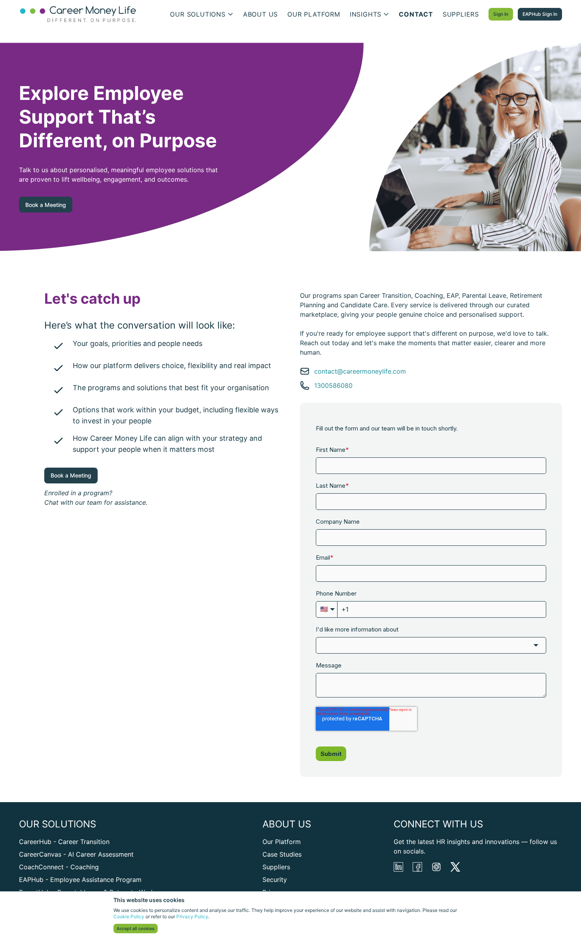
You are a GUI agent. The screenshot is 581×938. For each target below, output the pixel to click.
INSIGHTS (365, 14)
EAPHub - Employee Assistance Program (80, 879)
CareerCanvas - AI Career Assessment (76, 854)
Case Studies (282, 854)
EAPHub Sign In (540, 14)
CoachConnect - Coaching (59, 867)
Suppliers (276, 867)
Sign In (500, 14)
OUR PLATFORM (313, 14)
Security (274, 879)
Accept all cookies (136, 928)
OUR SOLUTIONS (197, 14)
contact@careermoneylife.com (360, 371)
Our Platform (281, 842)
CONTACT (416, 14)
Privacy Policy (192, 916)
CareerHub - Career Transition (64, 842)
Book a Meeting (45, 204)
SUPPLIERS (461, 14)
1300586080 (333, 385)
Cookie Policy (128, 916)
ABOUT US (260, 14)
